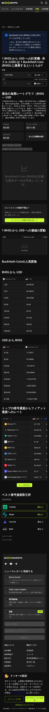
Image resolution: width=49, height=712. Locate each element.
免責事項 (7, 666)
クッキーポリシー (18, 692)
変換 (3, 27)
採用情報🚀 (8, 654)
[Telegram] (16, 564)
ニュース (30, 654)
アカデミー (31, 666)
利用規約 (7, 662)
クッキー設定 (41, 708)
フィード (5, 9)
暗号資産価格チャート (35, 658)
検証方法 (7, 658)
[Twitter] (5, 564)
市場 (37, 9)
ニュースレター (17, 9)
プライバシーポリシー (19, 708)
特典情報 (29, 9)
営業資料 (30, 650)
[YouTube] (11, 564)
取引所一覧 (31, 662)
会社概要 (7, 650)
